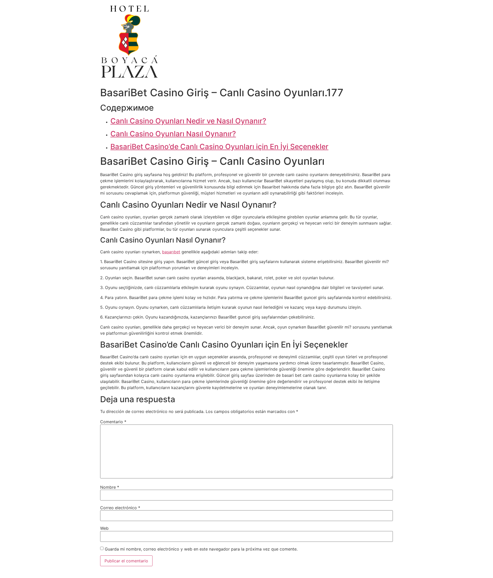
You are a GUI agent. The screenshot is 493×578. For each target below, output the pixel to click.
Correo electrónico (120, 508)
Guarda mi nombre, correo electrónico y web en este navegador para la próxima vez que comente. (201, 549)
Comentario (113, 422)
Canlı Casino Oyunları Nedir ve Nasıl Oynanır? (188, 121)
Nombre (109, 487)
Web (104, 528)
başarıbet (171, 251)
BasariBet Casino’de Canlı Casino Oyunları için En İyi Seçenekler (219, 146)
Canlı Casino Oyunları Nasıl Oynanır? (173, 133)
